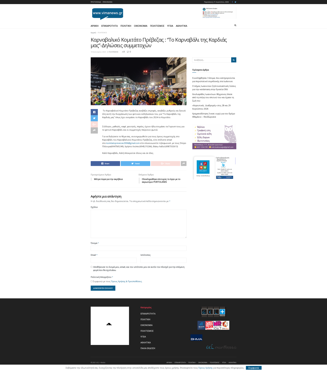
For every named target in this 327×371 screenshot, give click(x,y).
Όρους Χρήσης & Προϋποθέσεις (126, 281)
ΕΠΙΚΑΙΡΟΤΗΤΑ (109, 25)
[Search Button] (233, 59)
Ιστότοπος (146, 255)
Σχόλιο (94, 207)
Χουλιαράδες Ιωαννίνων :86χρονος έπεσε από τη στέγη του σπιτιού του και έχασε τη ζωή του (213, 97)
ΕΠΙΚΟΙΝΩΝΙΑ (107, 2)
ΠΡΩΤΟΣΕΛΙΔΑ (96, 2)
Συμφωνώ (253, 367)
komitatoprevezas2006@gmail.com (123, 143)
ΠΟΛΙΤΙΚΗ (125, 25)
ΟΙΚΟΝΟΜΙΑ (140, 25)
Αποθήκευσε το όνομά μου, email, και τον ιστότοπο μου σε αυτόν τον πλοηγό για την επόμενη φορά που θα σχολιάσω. (138, 269)
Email (94, 255)
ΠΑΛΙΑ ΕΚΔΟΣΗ (148, 348)
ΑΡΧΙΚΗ (94, 25)
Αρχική (93, 33)
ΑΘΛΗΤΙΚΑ (181, 25)
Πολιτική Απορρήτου (102, 277)
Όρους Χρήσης (205, 367)
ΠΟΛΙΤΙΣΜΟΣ (157, 25)
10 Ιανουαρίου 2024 (98, 52)
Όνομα (95, 243)
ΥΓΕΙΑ (170, 25)
